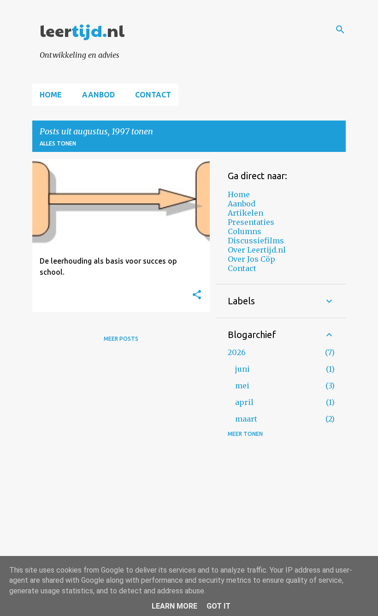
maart (246, 418)
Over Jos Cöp (251, 259)
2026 (237, 352)
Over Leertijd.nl (257, 249)
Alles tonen (58, 143)
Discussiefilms (256, 240)
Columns (244, 231)
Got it (218, 606)
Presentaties (251, 222)
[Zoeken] (340, 29)
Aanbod (98, 95)
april (244, 402)
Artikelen (245, 212)
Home (51, 95)
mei (242, 385)
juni (242, 369)
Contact (153, 95)
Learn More (174, 606)
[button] (196, 295)
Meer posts (121, 339)
